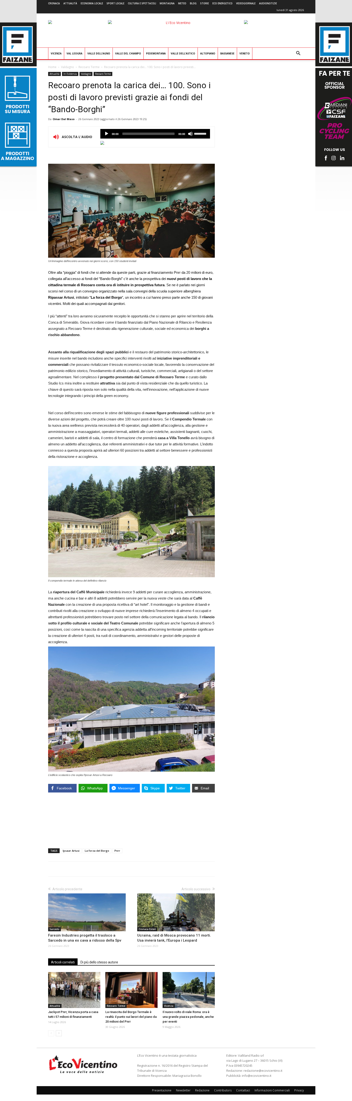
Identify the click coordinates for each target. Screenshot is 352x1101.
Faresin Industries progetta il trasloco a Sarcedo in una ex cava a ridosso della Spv (84, 938)
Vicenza (56, 53)
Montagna (167, 3)
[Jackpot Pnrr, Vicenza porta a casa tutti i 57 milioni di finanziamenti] (74, 990)
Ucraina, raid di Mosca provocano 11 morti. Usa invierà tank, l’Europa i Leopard (174, 938)
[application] (155, 134)
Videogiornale (245, 3)
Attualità (70, 3)
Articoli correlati (63, 962)
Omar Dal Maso (63, 119)
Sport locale (115, 3)
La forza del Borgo (97, 850)
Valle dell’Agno (98, 53)
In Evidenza (70, 74)
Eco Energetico (222, 3)
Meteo (182, 3)
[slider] (201, 133)
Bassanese (227, 53)
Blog (193, 3)
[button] (298, 54)
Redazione (202, 1090)
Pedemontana (156, 53)
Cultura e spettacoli (142, 3)
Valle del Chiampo (128, 53)
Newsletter (183, 1090)
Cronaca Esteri (147, 929)
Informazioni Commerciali (272, 1090)
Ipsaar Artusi (71, 850)
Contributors (223, 1090)
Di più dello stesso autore (99, 962)
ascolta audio (106, 133)
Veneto (244, 53)
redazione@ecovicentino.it (263, 1070)
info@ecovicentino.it (256, 1075)
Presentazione (161, 1090)
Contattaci (243, 1090)
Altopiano (207, 53)
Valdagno (67, 67)
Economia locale (92, 3)
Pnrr (117, 850)
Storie (204, 3)
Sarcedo (54, 929)
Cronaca (54, 3)
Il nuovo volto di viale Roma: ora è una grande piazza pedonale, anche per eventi (188, 1016)
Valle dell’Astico (183, 53)
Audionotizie (268, 3)
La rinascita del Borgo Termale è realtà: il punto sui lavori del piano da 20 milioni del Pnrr (131, 1016)
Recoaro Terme (89, 67)
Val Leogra (74, 53)
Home (52, 67)
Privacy (299, 1090)
